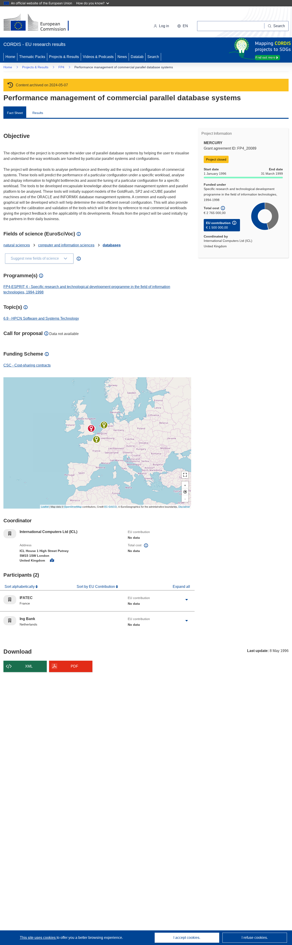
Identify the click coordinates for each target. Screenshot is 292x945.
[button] (183, 26)
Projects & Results (64, 57)
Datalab (137, 57)
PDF (74, 666)
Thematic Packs (32, 57)
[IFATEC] (96, 439)
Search (153, 57)
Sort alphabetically (20, 587)
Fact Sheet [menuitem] (15, 113)
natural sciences (16, 245)
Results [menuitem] (37, 113)
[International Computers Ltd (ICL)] (91, 428)
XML (29, 666)
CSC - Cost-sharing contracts (27, 365)
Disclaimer (184, 506)
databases (112, 245)
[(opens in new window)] (40, 23)
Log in (164, 26)
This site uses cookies (38, 938)
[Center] (185, 491)
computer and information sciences (66, 245)
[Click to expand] (186, 599)
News (122, 57)
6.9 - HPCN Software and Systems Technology (41, 318)
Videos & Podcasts (98, 57)
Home (10, 57)
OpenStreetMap (73, 506)
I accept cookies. (186, 938)
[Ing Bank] (104, 425)
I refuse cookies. (255, 938)
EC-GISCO (110, 506)
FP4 (61, 67)
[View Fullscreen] (185, 474)
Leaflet (45, 506)
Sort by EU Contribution (96, 587)
